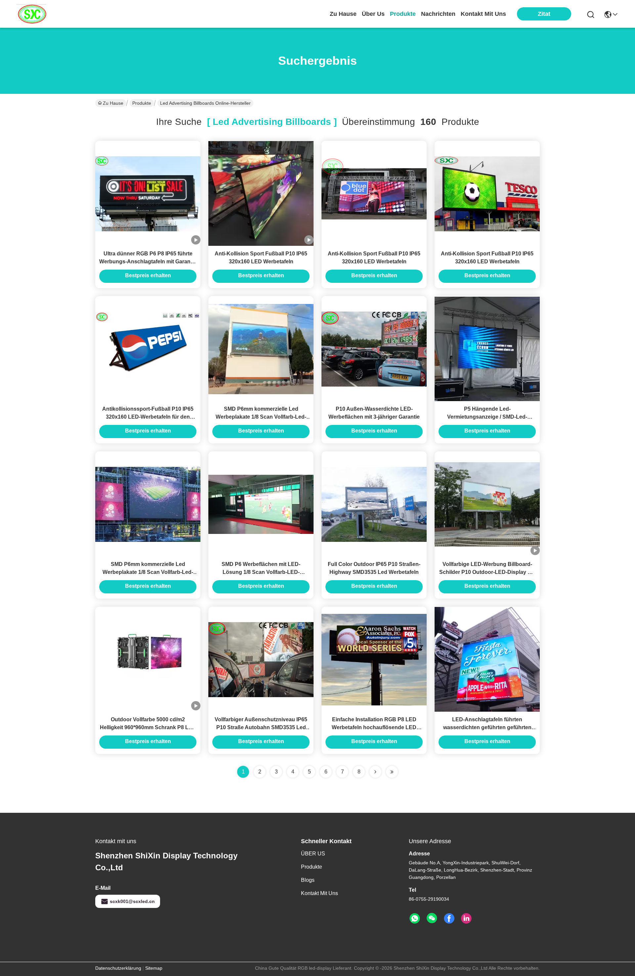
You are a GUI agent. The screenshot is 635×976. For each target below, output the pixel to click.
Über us (373, 14)
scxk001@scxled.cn (132, 901)
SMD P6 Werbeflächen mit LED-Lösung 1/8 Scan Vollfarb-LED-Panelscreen (261, 572)
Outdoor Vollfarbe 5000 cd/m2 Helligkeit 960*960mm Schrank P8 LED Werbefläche (148, 727)
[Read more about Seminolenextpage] (375, 772)
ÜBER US (313, 853)
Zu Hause (343, 14)
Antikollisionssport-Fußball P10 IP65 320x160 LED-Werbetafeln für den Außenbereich (147, 417)
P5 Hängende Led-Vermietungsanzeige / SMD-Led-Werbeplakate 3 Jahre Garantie (487, 417)
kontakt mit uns (483, 14)
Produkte (141, 103)
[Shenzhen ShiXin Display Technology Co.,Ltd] (31, 13)
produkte (403, 14)
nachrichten (438, 14)
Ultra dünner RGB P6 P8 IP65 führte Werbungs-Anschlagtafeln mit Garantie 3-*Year (147, 261)
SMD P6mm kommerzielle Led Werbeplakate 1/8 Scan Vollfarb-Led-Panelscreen (261, 417)
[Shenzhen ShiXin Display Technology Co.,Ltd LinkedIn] (466, 918)
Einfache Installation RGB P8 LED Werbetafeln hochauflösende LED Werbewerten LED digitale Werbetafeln (374, 727)
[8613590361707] (415, 918)
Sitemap (153, 968)
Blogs (308, 880)
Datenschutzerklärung (118, 968)
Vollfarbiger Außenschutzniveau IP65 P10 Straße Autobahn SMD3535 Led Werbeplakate (261, 727)
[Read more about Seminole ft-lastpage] (392, 772)
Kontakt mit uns (319, 893)
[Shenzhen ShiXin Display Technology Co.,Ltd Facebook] (449, 918)
